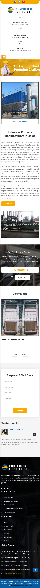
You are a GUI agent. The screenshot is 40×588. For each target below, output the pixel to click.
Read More (8, 203)
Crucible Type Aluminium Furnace (13, 508)
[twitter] (19, 1)
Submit (20, 410)
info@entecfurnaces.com (20, 37)
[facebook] (15, 1)
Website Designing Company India (21, 585)
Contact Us (7, 541)
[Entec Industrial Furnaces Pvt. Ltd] (20, 10)
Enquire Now (22, 277)
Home (5, 522)
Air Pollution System (20, 121)
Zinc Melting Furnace (10, 512)
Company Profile (8, 526)
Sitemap (6, 533)
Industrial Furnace (9, 497)
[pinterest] (23, 1)
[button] (3, 67)
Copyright (4, 581)
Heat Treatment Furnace (11, 501)
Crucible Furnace (10, 340)
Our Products (8, 530)
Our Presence (8, 537)
